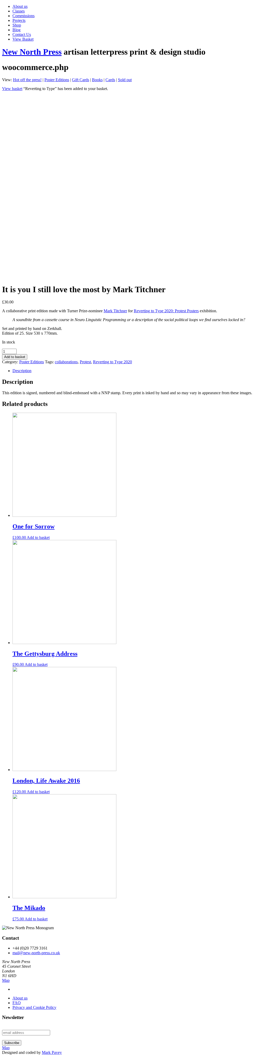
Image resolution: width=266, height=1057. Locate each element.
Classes (18, 11)
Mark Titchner (115, 311)
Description (21, 370)
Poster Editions (56, 80)
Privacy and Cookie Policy (34, 1007)
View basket (12, 88)
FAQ (16, 1003)
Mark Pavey (52, 1052)
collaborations (66, 362)
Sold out (125, 80)
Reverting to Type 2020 (112, 362)
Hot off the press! (27, 80)
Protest (85, 362)
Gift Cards (80, 80)
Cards (110, 80)
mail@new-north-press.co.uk (36, 953)
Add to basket (14, 357)
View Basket (23, 39)
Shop (16, 25)
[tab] (138, 370)
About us (20, 6)
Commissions (23, 16)
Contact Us (21, 34)
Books (97, 80)
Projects (18, 20)
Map (6, 980)
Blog (16, 30)
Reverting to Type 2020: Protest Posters (166, 311)
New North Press (32, 51)
